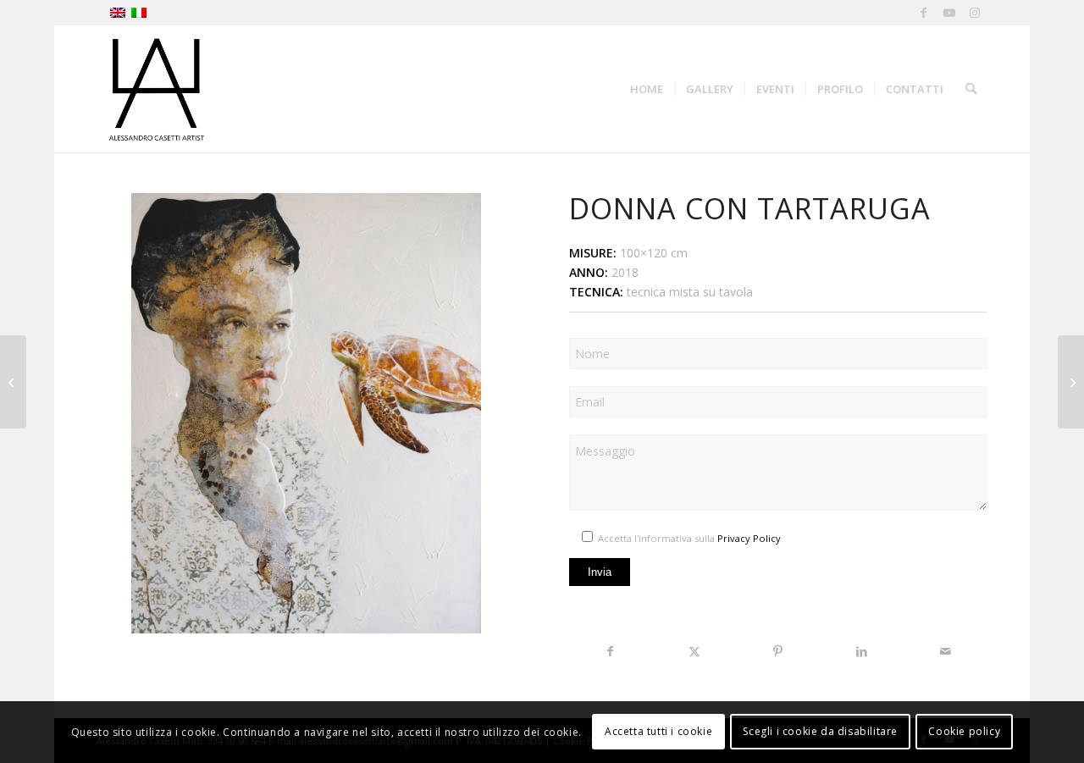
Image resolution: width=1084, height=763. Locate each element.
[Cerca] (970, 88)
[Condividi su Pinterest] (778, 651)
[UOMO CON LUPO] (1071, 381)
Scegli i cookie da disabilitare (820, 731)
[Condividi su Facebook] (611, 651)
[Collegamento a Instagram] (974, 12)
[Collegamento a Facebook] (923, 12)
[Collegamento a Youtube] (949, 12)
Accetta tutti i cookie (658, 731)
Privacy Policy (749, 538)
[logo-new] (156, 88)
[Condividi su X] (694, 651)
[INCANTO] (13, 381)
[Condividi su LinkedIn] (862, 651)
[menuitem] (646, 88)
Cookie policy (964, 731)
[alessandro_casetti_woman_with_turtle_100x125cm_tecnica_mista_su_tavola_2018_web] (306, 413)
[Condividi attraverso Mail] (945, 651)
